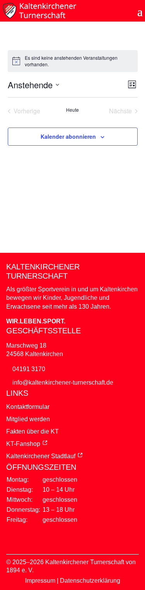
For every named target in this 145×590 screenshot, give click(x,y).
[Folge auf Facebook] (57, 538)
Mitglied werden (28, 419)
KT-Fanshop (23, 443)
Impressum (40, 580)
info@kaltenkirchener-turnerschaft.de (62, 382)
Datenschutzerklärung (90, 580)
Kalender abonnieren (68, 136)
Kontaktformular (27, 406)
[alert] (73, 61)
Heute (72, 110)
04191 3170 (28, 369)
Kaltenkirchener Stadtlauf (40, 456)
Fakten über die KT (32, 431)
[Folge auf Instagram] (88, 538)
